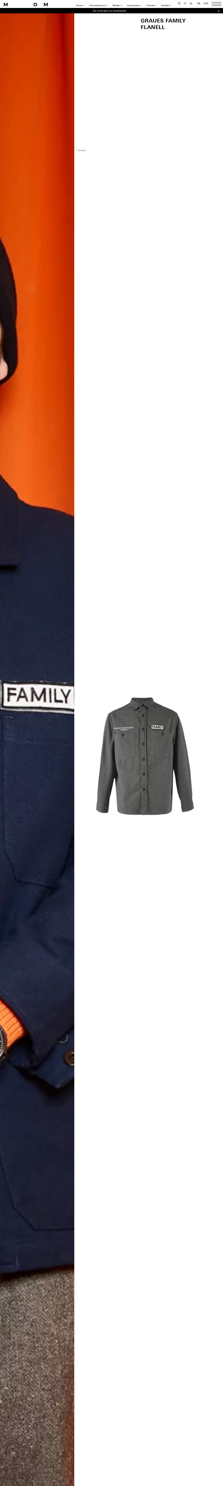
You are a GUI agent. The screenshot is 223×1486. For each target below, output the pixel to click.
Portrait (150, 5)
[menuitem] (199, 3)
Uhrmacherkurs (97, 5)
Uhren (79, 5)
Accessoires (133, 5)
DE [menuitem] (199, 3)
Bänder (116, 5)
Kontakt (165, 5)
